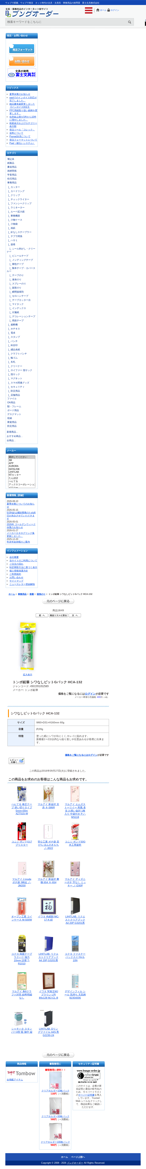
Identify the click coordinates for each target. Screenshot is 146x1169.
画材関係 (12, 170)
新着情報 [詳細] (15, 495)
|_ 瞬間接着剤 (15, 291)
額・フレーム (14, 406)
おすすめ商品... (15, 436)
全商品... (11, 440)
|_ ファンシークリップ (19, 203)
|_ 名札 (11, 362)
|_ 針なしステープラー (19, 232)
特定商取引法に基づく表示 (23, 567)
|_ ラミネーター (16, 207)
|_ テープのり (15, 275)
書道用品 (12, 167)
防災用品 (12, 426)
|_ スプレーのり (16, 283)
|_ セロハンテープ (17, 296)
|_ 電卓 (11, 332)
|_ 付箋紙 (13, 312)
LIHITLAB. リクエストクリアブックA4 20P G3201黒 (75, 919)
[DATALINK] (21, 469)
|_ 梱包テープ (15, 264)
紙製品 (10, 163)
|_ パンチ (12, 341)
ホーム (103, 10)
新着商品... (12, 432)
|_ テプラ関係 (14, 236)
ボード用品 (13, 410)
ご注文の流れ (16, 564)
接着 (32, 594)
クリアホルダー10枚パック (55, 1090)
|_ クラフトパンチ (17, 353)
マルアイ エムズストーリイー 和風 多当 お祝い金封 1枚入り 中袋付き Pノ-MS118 (75, 810)
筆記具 (10, 159)
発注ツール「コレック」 (22, 129)
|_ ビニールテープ (17, 255)
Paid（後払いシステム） (22, 143)
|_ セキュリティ (16, 386)
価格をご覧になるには (76, 755)
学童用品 (12, 174)
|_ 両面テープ (15, 320)
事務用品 (22, 594)
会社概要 (14, 557)
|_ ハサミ (12, 240)
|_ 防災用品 (13, 391)
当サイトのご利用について (23, 560)
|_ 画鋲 (11, 228)
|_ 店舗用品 (13, 395)
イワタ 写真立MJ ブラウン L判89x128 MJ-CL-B (48, 994)
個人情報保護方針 (18, 570)
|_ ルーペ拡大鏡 (16, 211)
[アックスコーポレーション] (21, 484)
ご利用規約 (15, 574)
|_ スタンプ (13, 337)
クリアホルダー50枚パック (55, 1116)
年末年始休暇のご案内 (18, 541)
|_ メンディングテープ (20, 260)
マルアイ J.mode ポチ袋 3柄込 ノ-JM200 (21, 882)
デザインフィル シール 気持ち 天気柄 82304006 (75, 994)
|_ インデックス (16, 308)
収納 (9, 418)
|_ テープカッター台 (19, 300)
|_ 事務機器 (13, 215)
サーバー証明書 (86, 1095)
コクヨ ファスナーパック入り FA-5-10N (75, 957)
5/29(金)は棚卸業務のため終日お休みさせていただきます (21, 515)
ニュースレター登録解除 (22, 584)
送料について (16, 133)
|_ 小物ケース (14, 219)
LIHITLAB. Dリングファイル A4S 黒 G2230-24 (48, 1032)
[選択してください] (21, 457)
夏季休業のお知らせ (19, 94)
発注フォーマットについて (23, 139)
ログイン (115, 10)
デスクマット (14, 414)
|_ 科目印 (12, 345)
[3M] (21, 460)
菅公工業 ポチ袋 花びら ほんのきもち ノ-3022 (48, 844)
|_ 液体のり (14, 279)
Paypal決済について (19, 136)
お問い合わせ (22, 61)
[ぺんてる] (21, 481)
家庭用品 (12, 422)
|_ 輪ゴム (12, 357)
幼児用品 (12, 178)
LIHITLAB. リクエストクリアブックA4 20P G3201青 (48, 957)
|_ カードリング (16, 191)
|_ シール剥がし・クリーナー (21, 250)
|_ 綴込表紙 (13, 349)
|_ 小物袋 (12, 224)
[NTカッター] (21, 475)
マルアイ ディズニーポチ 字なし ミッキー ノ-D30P (75, 882)
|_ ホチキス (13, 328)
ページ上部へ (78, 1157)
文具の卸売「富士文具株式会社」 (22, 73)
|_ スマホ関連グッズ (18, 382)
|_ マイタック (15, 304)
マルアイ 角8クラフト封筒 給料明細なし (21, 994)
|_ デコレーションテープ (21, 316)
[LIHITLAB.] (21, 472)
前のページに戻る (58, 601)
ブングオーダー (75, 1163)
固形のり (41, 594)
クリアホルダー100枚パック (55, 1142)
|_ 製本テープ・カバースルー (21, 269)
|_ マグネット (14, 378)
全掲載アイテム (15, 1079)
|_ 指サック (13, 374)
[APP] (21, 463)
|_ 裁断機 (12, 324)
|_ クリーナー (14, 366)
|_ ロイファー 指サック (19, 370)
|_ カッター (13, 187)
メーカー (11, 451)
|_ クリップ (13, 195)
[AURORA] (21, 466)
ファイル (12, 398)
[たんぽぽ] (21, 478)
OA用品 (11, 402)
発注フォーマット (22, 49)
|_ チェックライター (18, 199)
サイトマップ (16, 581)
